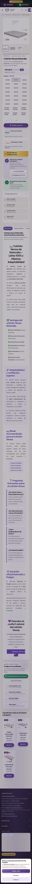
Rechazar (16, 875)
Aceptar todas (16, 871)
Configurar (16, 879)
